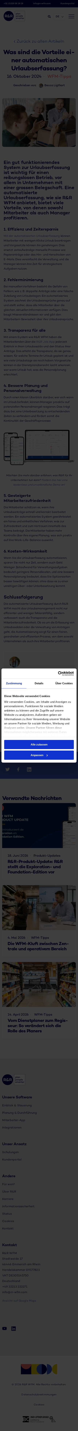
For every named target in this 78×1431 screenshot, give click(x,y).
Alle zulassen (39, 744)
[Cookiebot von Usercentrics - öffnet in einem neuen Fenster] (58, 673)
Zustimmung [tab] (14, 683)
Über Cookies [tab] (64, 683)
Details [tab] (39, 683)
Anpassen (37, 755)
